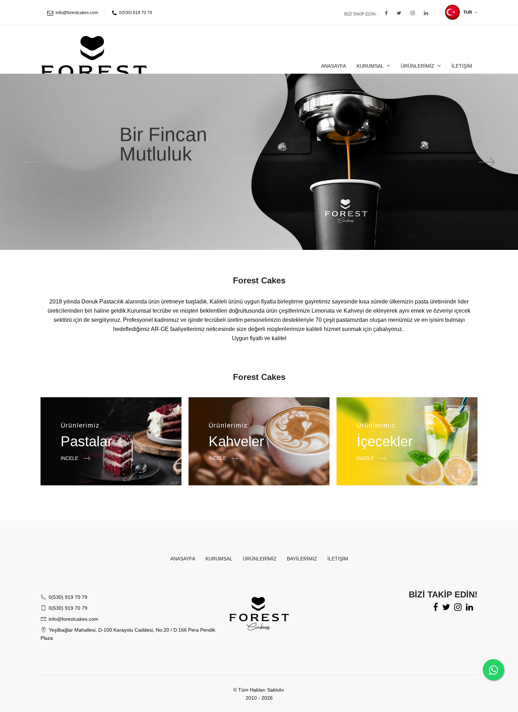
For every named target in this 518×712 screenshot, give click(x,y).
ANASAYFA (333, 66)
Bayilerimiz (302, 558)
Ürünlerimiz (417, 66)
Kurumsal (370, 66)
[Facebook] (386, 13)
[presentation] (31, 161)
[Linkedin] (426, 13)
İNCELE (70, 458)
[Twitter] (399, 13)
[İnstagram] (413, 13)
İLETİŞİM (461, 66)
